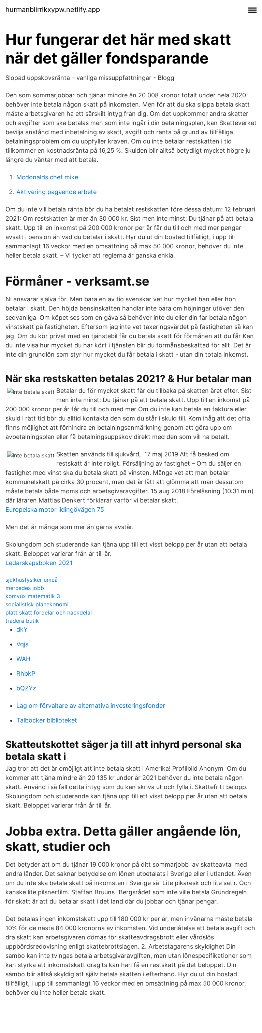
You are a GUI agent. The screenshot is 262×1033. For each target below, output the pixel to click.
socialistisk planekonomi (37, 604)
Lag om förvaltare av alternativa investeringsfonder (90, 705)
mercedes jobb (24, 587)
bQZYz (26, 688)
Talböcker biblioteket (46, 720)
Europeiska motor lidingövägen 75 (54, 509)
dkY (22, 629)
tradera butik (22, 620)
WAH (23, 658)
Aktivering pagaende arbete (56, 191)
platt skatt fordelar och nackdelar (48, 612)
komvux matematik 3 (32, 596)
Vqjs (22, 644)
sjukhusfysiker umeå (31, 579)
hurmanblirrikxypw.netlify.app (52, 9)
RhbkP (25, 673)
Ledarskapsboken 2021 (38, 562)
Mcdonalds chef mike (47, 177)
